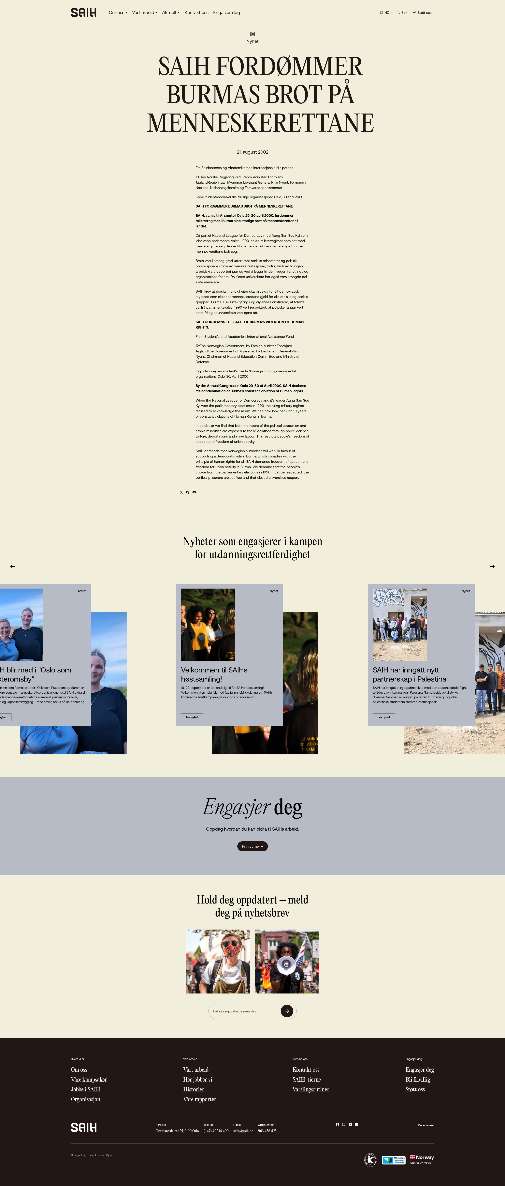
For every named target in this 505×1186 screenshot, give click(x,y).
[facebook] (187, 492)
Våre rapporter (199, 1099)
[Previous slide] (12, 566)
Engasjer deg (226, 12)
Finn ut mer (252, 846)
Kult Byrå (106, 1155)
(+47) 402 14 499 (216, 1131)
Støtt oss (415, 1089)
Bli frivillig (418, 1080)
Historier (193, 1089)
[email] (194, 492)
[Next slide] (492, 566)
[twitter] (181, 492)
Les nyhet (192, 717)
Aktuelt (169, 12)
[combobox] (386, 12)
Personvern (426, 1125)
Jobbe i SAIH (85, 1089)
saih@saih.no (243, 1131)
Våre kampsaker (89, 1080)
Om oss (116, 12)
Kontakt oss (196, 12)
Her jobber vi (197, 1080)
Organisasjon (85, 1099)
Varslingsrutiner (311, 1089)
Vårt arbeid (143, 12)
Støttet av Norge (420, 1162)
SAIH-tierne (307, 1080)
